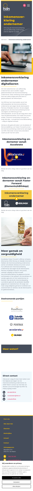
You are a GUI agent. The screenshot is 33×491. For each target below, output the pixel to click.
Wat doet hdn (8, 424)
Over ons (7, 419)
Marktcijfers (8, 433)
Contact (6, 443)
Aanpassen (16, 482)
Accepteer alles (16, 478)
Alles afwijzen (16, 486)
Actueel (6, 438)
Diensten (7, 428)
